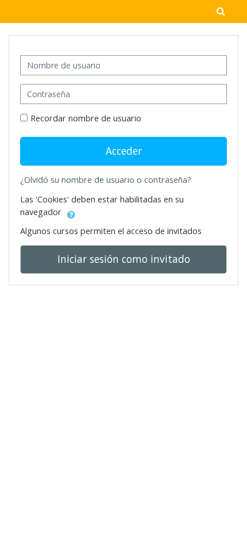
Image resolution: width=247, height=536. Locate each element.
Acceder (124, 151)
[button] (71, 213)
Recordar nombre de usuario (85, 118)
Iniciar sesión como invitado (123, 259)
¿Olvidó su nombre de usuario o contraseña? (105, 179)
